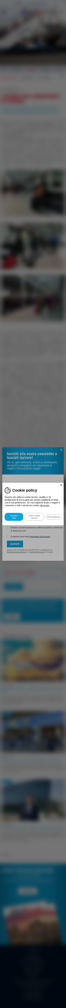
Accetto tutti (13, 516)
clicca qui (44, 505)
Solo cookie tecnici (34, 516)
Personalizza (53, 517)
